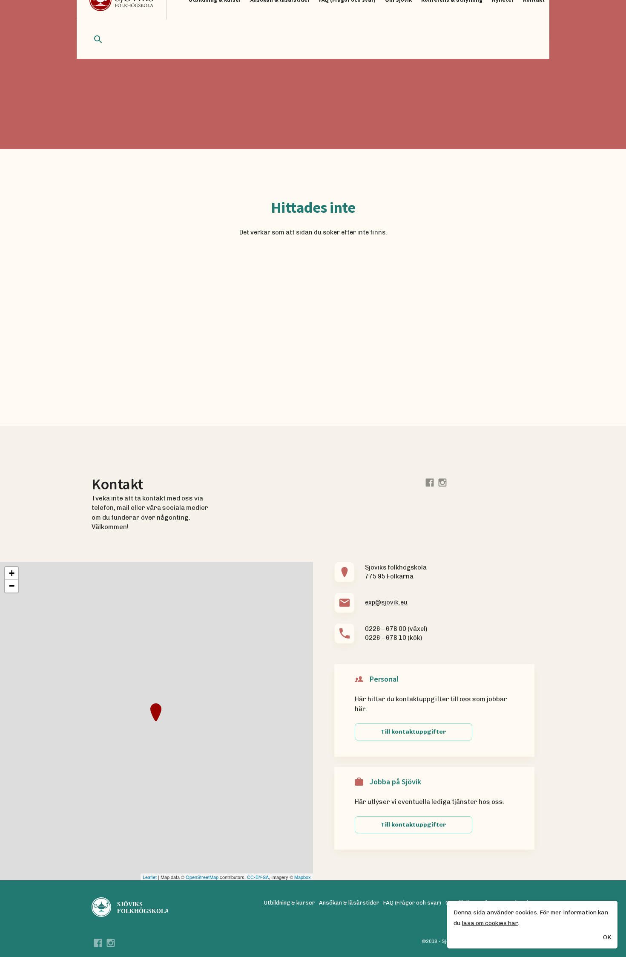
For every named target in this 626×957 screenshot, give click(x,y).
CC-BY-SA (258, 876)
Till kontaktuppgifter (413, 731)
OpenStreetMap (202, 876)
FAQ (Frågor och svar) (412, 902)
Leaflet (150, 876)
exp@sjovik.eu (386, 602)
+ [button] (11, 573)
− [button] (11, 586)
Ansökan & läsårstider (349, 902)
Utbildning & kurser (289, 902)
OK (607, 937)
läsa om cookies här (490, 923)
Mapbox (302, 876)
